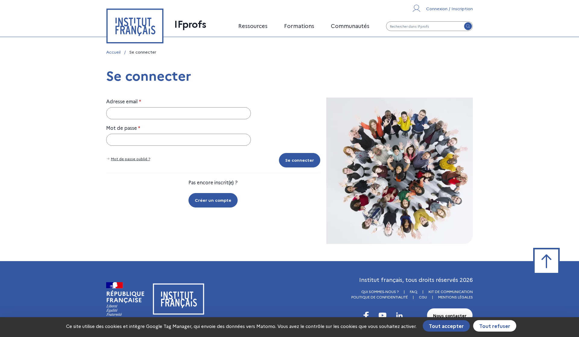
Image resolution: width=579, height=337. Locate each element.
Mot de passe (123, 127)
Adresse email (123, 101)
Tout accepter (446, 326)
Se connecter (299, 160)
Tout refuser (494, 326)
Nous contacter (450, 315)
